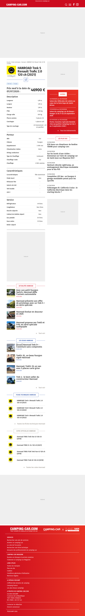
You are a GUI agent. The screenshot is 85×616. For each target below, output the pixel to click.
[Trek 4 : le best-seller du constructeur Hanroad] (11, 380)
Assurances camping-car (42, 1)
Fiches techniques (16, 62)
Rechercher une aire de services (17, 540)
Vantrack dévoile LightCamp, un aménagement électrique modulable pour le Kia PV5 (62, 167)
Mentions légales (12, 576)
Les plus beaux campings (15, 588)
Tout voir (42, 333)
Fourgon (16, 83)
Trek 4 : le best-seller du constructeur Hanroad (27, 378)
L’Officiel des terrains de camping (18, 583)
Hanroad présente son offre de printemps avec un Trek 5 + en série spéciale (30, 303)
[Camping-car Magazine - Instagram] (77, 4)
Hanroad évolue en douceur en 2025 (29, 313)
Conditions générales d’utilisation (18, 573)
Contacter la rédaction (14, 604)
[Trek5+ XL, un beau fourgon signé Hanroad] (11, 358)
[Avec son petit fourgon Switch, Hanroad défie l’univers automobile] (11, 293)
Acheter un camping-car (15, 543)
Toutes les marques (13, 566)
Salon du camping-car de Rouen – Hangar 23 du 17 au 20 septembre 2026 (62, 113)
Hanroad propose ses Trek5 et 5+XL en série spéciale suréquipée (30, 324)
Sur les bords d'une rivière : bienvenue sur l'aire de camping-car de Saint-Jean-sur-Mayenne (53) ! (62, 156)
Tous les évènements (68, 131)
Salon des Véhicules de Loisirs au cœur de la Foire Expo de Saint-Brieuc (62, 103)
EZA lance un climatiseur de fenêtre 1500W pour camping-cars (62, 145)
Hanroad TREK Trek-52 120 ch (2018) (30, 460)
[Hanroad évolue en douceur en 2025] (11, 315)
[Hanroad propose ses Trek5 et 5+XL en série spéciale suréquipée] (11, 325)
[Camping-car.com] (16, 4)
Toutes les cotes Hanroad (35, 467)
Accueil (8, 62)
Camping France (12, 585)
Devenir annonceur (13, 607)
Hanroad (23, 62)
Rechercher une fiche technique (17, 547)
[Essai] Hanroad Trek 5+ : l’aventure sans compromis (29, 345)
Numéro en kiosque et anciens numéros (20, 557)
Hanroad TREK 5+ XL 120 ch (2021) (29, 445)
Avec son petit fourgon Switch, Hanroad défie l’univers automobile (27, 292)
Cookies (9, 571)
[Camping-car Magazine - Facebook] (74, 4)
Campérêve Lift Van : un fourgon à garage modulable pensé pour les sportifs (61, 178)
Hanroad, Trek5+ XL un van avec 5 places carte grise (28, 367)
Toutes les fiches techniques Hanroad (31, 424)
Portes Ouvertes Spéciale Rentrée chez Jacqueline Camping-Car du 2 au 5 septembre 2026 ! (62, 124)
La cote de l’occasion (14, 545)
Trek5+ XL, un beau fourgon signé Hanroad (29, 356)
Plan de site (11, 568)
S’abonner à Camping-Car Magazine (18, 560)
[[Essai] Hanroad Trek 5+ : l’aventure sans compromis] (11, 348)
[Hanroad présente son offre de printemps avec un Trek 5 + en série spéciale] (11, 304)
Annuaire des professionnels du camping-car (22, 550)
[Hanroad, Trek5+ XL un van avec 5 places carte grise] (11, 369)
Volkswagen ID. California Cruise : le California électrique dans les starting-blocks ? (62, 190)
